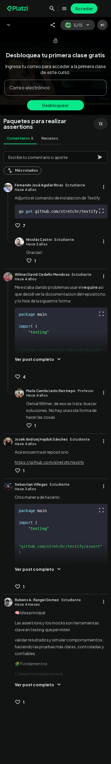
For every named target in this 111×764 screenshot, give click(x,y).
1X (101, 123)
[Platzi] (18, 8)
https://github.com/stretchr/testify (49, 462)
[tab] (20, 138)
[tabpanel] (55, 456)
